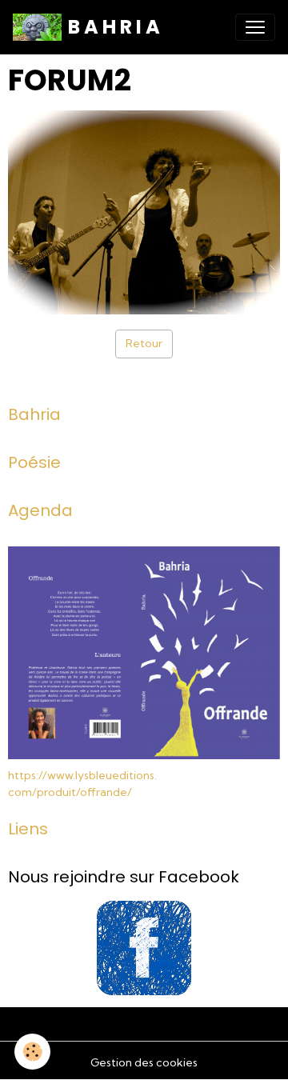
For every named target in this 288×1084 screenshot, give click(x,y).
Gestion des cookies (144, 1062)
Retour (144, 343)
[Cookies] (32, 1052)
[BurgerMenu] (255, 27)
